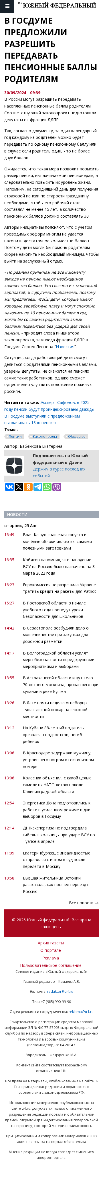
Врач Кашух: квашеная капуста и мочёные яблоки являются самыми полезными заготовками (57, 541)
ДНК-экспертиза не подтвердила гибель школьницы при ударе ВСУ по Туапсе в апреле (59, 834)
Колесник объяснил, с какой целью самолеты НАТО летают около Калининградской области (57, 784)
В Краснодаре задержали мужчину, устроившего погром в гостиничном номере (58, 759)
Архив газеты (51, 943)
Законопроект (45, 436)
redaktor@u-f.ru (60, 991)
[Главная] (60, 6)
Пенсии (15, 436)
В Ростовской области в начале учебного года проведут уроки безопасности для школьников (54, 609)
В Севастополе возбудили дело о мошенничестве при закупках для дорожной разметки (56, 634)
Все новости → (84, 902)
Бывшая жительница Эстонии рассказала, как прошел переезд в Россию (56, 884)
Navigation (7, 6)
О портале (50, 950)
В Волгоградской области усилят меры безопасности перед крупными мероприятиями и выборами (58, 659)
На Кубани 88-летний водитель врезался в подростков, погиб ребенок (53, 734)
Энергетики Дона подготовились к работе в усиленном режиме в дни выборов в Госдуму (56, 809)
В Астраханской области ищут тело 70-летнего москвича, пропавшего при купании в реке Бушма (60, 684)
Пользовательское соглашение (51, 965)
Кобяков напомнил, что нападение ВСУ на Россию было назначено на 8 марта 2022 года (59, 566)
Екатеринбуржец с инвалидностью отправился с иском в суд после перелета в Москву (56, 859)
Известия (65, 346)
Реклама (50, 958)
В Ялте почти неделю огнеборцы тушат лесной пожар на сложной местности (55, 709)
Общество (77, 436)
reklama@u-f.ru (81, 1011)
